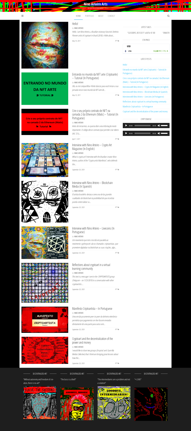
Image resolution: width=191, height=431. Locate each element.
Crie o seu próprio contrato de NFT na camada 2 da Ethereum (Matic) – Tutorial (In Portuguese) (95, 114)
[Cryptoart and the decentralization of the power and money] (44, 350)
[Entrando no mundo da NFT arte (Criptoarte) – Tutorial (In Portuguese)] (44, 88)
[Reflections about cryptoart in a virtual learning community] (44, 282)
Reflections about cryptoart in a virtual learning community (91, 266)
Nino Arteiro (78, 28)
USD (129, 46)
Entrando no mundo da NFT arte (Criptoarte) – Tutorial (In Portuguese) (95, 76)
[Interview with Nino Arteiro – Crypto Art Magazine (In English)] (44, 159)
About (100, 15)
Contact (111, 15)
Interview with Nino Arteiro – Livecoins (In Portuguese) (93, 230)
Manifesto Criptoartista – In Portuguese (92, 308)
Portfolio (89, 15)
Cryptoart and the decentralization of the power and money (92, 340)
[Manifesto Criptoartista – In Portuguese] (44, 319)
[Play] (126, 125)
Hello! (75, 23)
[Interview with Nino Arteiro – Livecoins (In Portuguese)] (44, 242)
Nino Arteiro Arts (95, 4)
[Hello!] (44, 44)
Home (78, 15)
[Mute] (159, 125)
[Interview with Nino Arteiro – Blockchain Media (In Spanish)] (44, 201)
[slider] (164, 125)
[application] (146, 125)
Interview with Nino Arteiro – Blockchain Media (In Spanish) (92, 184)
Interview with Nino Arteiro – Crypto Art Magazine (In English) (92, 147)
